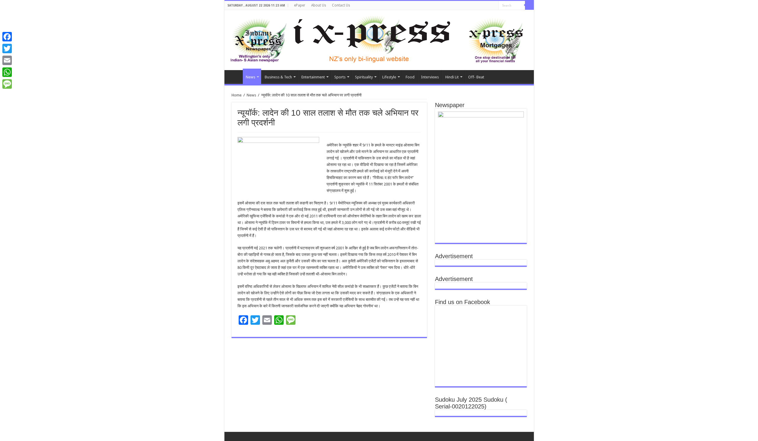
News (250, 77)
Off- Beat (476, 77)
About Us (318, 5)
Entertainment (313, 77)
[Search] (529, 5)
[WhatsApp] (7, 72)
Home (235, 76)
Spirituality (364, 77)
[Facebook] (7, 37)
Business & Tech (278, 77)
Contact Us (341, 5)
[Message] (7, 84)
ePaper (299, 5)
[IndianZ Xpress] (258, 39)
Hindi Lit (452, 77)
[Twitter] (7, 48)
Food (410, 77)
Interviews (430, 77)
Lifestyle (389, 77)
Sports (340, 77)
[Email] (7, 60)
